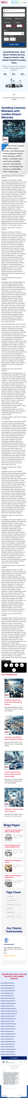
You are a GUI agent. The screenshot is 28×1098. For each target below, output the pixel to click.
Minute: (12, 36)
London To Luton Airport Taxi (7, 1038)
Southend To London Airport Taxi (8, 998)
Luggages (18, 22)
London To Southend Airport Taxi (8, 1041)
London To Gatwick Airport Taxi (7, 1044)
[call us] (13, 2)
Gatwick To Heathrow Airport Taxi (8, 1028)
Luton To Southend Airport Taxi (7, 988)
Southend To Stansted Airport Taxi (8, 1003)
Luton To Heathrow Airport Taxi (7, 985)
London (18, 904)
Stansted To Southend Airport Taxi (8, 1049)
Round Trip (20, 18)
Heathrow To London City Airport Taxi (9, 1013)
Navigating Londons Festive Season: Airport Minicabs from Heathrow (13, 702)
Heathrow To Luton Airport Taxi (7, 1021)
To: (6, 14)
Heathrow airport (10, 912)
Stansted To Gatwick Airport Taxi (8, 1054)
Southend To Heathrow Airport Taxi (8, 1008)
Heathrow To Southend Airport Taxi (8, 1023)
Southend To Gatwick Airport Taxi (8, 1000)
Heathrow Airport (10, 904)
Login (24, 2)
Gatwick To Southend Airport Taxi (8, 1033)
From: (7, 10)
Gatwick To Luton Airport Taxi (7, 1031)
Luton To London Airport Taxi (7, 993)
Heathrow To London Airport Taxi (8, 1016)
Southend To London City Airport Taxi (9, 1010)
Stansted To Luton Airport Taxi (7, 1046)
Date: (5, 30)
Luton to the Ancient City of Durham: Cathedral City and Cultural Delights (13, 774)
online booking (10, 896)
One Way (9, 18)
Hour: (5, 36)
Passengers (7, 22)
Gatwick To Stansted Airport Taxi (8, 1026)
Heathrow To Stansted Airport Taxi (8, 1018)
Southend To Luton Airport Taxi (7, 1005)
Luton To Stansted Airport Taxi (7, 982)
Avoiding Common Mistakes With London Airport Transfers (14, 98)
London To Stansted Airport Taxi (8, 1036)
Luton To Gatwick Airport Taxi (7, 995)
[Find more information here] (14, 1076)
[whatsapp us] (18, 2)
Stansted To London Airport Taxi (8, 1051)
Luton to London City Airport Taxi (8, 990)
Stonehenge (9, 908)
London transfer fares (11, 900)
